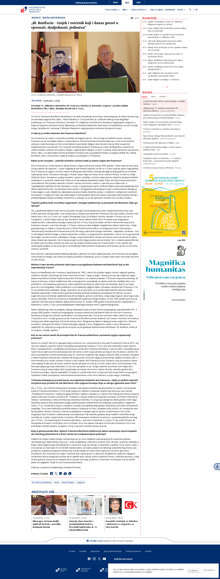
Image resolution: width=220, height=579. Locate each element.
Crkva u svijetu (156, 9)
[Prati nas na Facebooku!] (89, 558)
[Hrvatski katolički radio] (106, 570)
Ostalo (180, 9)
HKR (138, 2)
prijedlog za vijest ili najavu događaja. (112, 540)
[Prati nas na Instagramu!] (94, 558)
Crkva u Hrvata (138, 9)
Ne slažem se (209, 570)
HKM (115, 2)
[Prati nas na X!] (99, 558)
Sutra (153, 96)
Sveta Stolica (111, 9)
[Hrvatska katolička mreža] (61, 570)
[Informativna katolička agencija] (83, 570)
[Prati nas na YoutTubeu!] (104, 558)
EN (196, 9)
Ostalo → (163, 96)
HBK (124, 9)
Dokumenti (170, 9)
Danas (144, 96)
